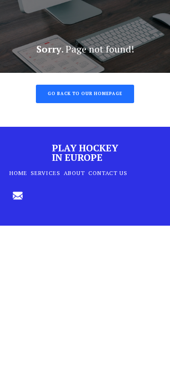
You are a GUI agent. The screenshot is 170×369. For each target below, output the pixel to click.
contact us (108, 172)
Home (18, 172)
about (74, 172)
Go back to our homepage (85, 94)
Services (45, 172)
